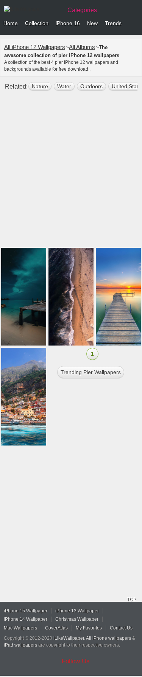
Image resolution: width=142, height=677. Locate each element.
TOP (131, 599)
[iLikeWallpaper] (32, 9)
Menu (134, 23)
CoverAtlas (56, 628)
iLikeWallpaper (68, 638)
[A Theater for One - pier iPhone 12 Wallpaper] (118, 297)
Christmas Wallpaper (76, 619)
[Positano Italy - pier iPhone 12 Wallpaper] (23, 397)
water (64, 86)
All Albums (82, 47)
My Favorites (89, 628)
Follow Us (76, 661)
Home (10, 23)
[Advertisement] (71, 172)
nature (40, 86)
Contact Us (121, 628)
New (92, 23)
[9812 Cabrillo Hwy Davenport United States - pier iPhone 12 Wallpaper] (71, 297)
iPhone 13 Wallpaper (77, 611)
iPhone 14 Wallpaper (25, 619)
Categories (82, 10)
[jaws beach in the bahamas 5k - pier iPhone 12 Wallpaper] (23, 297)
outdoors (91, 86)
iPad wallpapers (20, 645)
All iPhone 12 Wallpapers (34, 47)
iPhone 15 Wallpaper (25, 611)
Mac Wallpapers (20, 628)
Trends (113, 23)
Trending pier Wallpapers (91, 372)
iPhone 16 (68, 23)
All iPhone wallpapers (108, 638)
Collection (36, 23)
